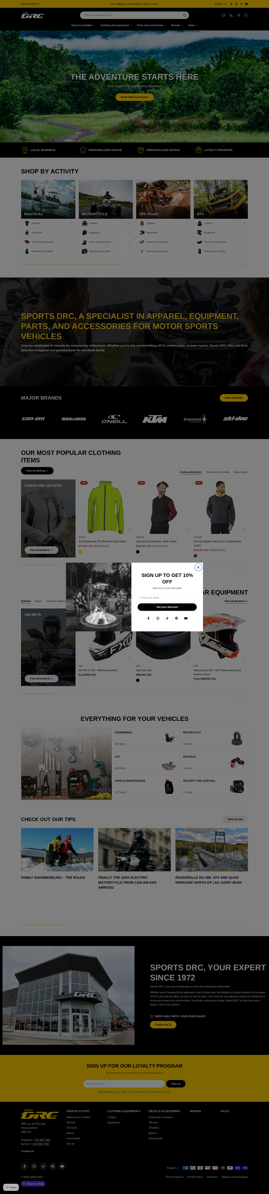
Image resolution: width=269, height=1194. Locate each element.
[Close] (198, 567)
